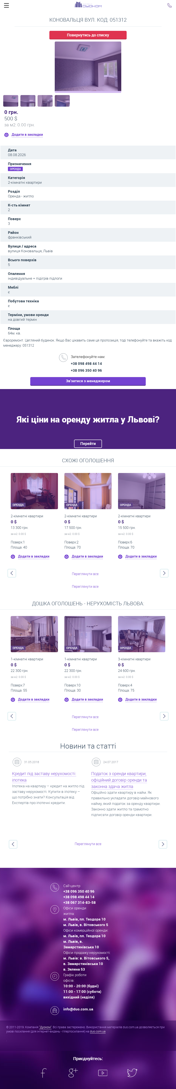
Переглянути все (85, 573)
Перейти (88, 443)
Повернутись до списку (88, 34)
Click (6, 6)
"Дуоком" (45, 1027)
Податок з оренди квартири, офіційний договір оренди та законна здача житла (40, 780)
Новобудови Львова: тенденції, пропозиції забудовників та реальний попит (121, 780)
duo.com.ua (98, 1031)
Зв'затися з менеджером (88, 380)
